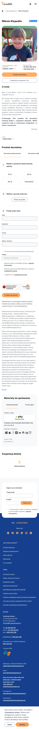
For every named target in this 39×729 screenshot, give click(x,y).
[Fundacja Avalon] (7, 3)
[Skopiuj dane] (15, 69)
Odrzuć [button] (9, 724)
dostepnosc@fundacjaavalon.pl (14, 693)
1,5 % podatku (7, 563)
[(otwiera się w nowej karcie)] (8, 533)
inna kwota (29, 182)
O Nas (5, 570)
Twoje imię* (10, 492)
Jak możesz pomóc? (10, 543)
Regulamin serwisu (8, 582)
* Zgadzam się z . (15, 275)
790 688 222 (8, 684)
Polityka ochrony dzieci (10, 593)
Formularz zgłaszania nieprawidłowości (15, 605)
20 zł (29, 174)
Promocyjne (29, 405)
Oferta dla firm (7, 555)
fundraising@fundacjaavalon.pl (14, 700)
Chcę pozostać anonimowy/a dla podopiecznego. (19, 251)
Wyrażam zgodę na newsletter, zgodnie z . (19, 264)
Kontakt (5, 612)
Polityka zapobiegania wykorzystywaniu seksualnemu (19, 597)
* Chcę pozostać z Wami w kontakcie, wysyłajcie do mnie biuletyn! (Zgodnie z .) (23, 511)
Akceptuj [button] (22, 724)
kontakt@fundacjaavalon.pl (12, 623)
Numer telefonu (7, 241)
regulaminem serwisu (10, 271)
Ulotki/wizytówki (12, 405)
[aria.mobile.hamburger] (35, 4)
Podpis (4, 254)
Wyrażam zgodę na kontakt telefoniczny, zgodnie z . (19, 270)
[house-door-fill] (3, 11)
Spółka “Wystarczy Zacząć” (11, 578)
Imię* (3, 215)
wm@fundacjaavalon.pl (11, 687)
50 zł (10, 182)
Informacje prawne (9, 574)
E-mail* (4, 233)
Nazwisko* (5, 224)
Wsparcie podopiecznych (10, 551)
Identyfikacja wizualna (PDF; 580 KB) (14, 589)
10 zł (10, 174)
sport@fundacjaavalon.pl (12, 673)
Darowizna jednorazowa (12, 153)
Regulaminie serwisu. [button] (12, 712)
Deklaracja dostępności (10, 586)
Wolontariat (6, 559)
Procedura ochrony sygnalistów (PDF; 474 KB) (17, 601)
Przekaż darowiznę (9, 547)
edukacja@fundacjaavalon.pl (13, 666)
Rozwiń (4, 390)
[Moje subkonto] (30, 4)
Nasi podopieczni (11, 11)
